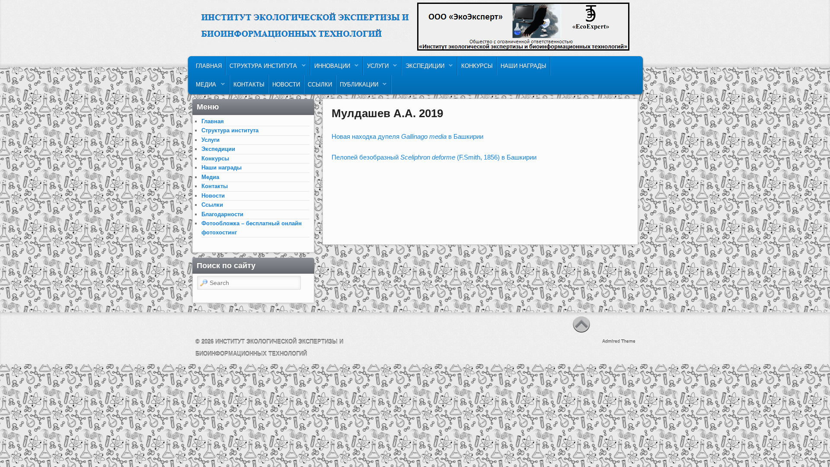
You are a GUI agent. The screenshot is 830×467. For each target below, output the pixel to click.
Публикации (357, 86)
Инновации (330, 68)
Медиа (204, 86)
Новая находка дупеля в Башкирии (407, 136)
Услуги (376, 68)
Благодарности (222, 214)
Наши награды (523, 66)
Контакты (249, 84)
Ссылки (320, 84)
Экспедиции (423, 68)
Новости (286, 84)
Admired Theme (618, 341)
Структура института (261, 68)
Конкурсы (477, 66)
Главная (209, 66)
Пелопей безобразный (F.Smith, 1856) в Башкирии (434, 157)
